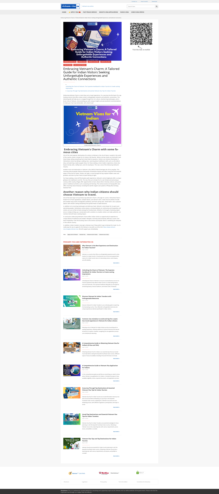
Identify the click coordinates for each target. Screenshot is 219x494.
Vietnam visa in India (104, 234)
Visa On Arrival (67, 65)
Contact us (134, 1)
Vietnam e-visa (82, 61)
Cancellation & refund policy (143, 482)
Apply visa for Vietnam (73, 234)
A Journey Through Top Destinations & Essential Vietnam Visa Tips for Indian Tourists (91, 91)
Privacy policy (103, 482)
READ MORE (116, 263)
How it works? (144, 1)
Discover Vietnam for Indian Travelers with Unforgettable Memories (96, 297)
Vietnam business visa (69, 61)
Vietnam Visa (82, 234)
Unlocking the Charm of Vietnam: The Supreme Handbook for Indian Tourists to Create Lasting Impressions (93, 87)
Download (154, 1)
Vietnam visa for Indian (92, 234)
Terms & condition (123, 482)
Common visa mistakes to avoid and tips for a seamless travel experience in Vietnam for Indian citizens (100, 320)
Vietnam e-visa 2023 (93, 61)
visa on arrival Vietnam (79, 65)
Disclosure (66, 482)
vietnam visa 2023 (105, 61)
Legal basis (84, 482)
